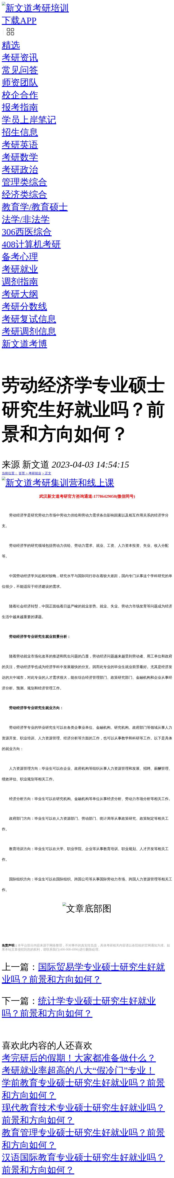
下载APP (19, 20)
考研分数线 (24, 306)
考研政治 (20, 170)
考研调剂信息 (29, 331)
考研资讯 (20, 58)
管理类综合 (24, 182)
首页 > (24, 473)
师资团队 (20, 82)
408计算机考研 (31, 244)
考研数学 (20, 157)
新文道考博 (24, 344)
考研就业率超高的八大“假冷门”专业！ (78, 1070)
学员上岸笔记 (29, 120)
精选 (11, 45)
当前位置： (10, 473)
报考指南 (20, 107)
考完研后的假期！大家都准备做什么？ (79, 1058)
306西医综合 (27, 232)
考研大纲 (20, 294)
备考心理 (20, 257)
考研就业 (20, 269)
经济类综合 (24, 194)
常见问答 (20, 70)
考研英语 (20, 145)
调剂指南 (20, 282)
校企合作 (20, 95)
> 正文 (46, 473)
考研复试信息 (29, 319)
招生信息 (20, 132)
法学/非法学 (26, 219)
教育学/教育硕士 (35, 207)
